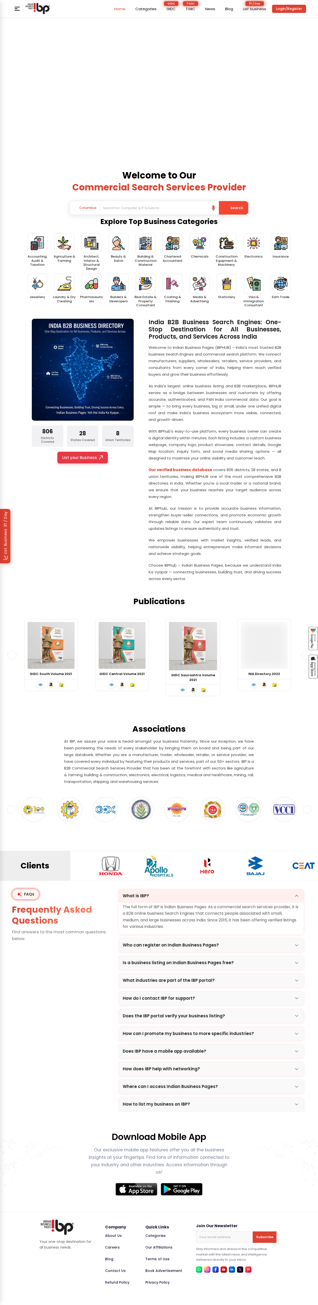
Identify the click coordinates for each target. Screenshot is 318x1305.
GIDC (171, 8)
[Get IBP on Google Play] (181, 1189)
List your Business (79, 457)
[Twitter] (240, 1269)
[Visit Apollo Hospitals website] (110, 866)
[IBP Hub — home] (38, 8)
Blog (229, 8)
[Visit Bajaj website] (207, 866)
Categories (146, 8)
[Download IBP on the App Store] (136, 1189)
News (210, 8)
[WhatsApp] (199, 1269)
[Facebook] (215, 1269)
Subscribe (264, 1237)
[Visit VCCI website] (248, 809)
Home (119, 8)
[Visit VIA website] (284, 809)
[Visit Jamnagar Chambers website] (105, 809)
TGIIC (190, 8)
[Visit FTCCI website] (33, 809)
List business (254, 8)
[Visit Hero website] (159, 866)
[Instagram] (207, 1269)
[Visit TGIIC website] (212, 809)
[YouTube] (224, 1269)
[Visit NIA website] (177, 809)
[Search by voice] (213, 207)
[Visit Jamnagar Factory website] (141, 809)
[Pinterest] (248, 1269)
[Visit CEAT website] (255, 866)
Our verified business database (180, 469)
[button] (40, 684)
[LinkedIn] (232, 1269)
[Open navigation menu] (17, 8)
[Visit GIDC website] (69, 809)
